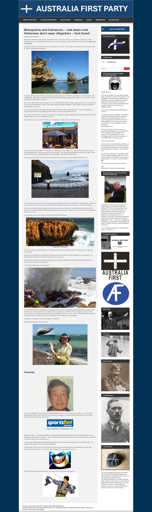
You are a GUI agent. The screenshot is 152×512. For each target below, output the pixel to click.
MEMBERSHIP (100, 20)
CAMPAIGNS (78, 20)
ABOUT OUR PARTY (30, 20)
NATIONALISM (113, 20)
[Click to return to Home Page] (115, 31)
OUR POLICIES (65, 20)
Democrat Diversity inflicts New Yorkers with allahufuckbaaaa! (43, 506)
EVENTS (89, 20)
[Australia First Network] (115, 243)
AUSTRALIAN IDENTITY (49, 20)
